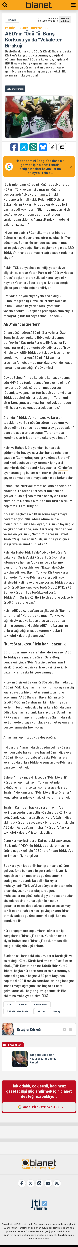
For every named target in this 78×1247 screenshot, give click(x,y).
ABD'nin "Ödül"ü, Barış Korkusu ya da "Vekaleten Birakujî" (34, 39)
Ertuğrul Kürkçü (29, 1029)
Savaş (56, 1011)
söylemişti (45, 367)
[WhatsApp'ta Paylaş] (33, 147)
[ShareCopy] (53, 147)
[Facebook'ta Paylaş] (14, 147)
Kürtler (63, 467)
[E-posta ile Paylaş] (62, 147)
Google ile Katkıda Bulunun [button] (43, 1107)
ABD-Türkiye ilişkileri (18, 1011)
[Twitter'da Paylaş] (24, 147)
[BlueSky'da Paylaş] (43, 147)
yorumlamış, (39, 194)
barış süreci (40, 1004)
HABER (12, 19)
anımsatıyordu (49, 387)
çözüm (27, 362)
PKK (25, 204)
